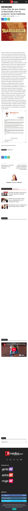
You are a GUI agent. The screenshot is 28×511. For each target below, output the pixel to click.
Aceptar (14, 509)
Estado (5, 4)
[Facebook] (2, 19)
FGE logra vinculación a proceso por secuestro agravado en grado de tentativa (17, 194)
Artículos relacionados (6, 189)
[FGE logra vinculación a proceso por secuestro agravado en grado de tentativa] (4, 194)
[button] (2, 2)
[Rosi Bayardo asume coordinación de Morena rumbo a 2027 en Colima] (4, 206)
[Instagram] (10, 459)
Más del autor (15, 189)
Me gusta (24, 495)
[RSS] (14, 459)
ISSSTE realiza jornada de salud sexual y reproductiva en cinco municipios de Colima (16, 200)
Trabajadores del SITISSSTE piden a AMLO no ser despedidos (7, 167)
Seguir (24, 498)
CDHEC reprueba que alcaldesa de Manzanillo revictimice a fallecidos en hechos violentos (21, 167)
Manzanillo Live (10, 149)
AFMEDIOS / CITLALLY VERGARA (8, 16)
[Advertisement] (14, 315)
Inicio (2, 4)
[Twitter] (5, 19)
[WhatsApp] (8, 19)
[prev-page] (2, 211)
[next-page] (4, 211)
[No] (26, 507)
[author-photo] (14, 180)
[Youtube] (21, 459)
